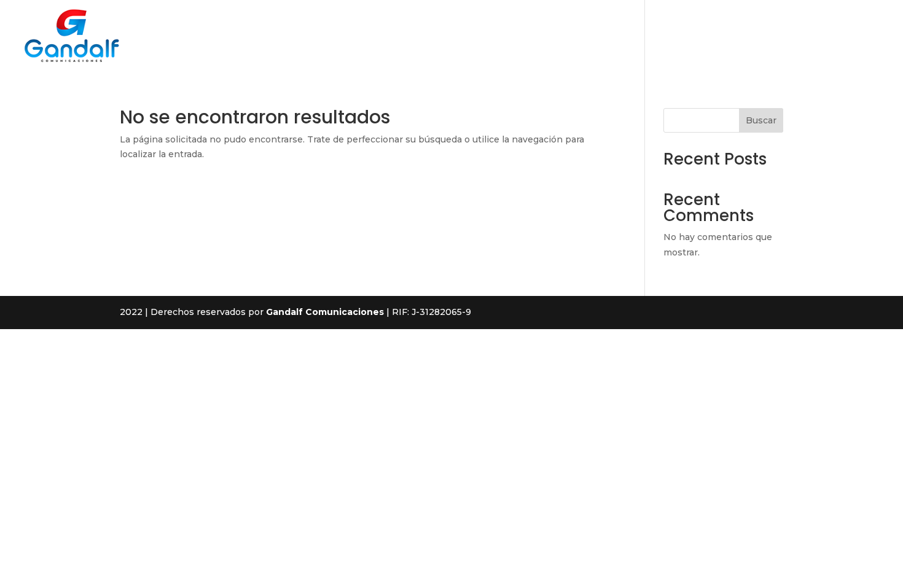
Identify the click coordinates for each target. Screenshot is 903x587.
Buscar (761, 120)
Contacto (807, 37)
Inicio (588, 37)
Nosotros (638, 37)
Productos (700, 37)
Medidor (864, 37)
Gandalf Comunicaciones (325, 311)
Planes (755, 37)
